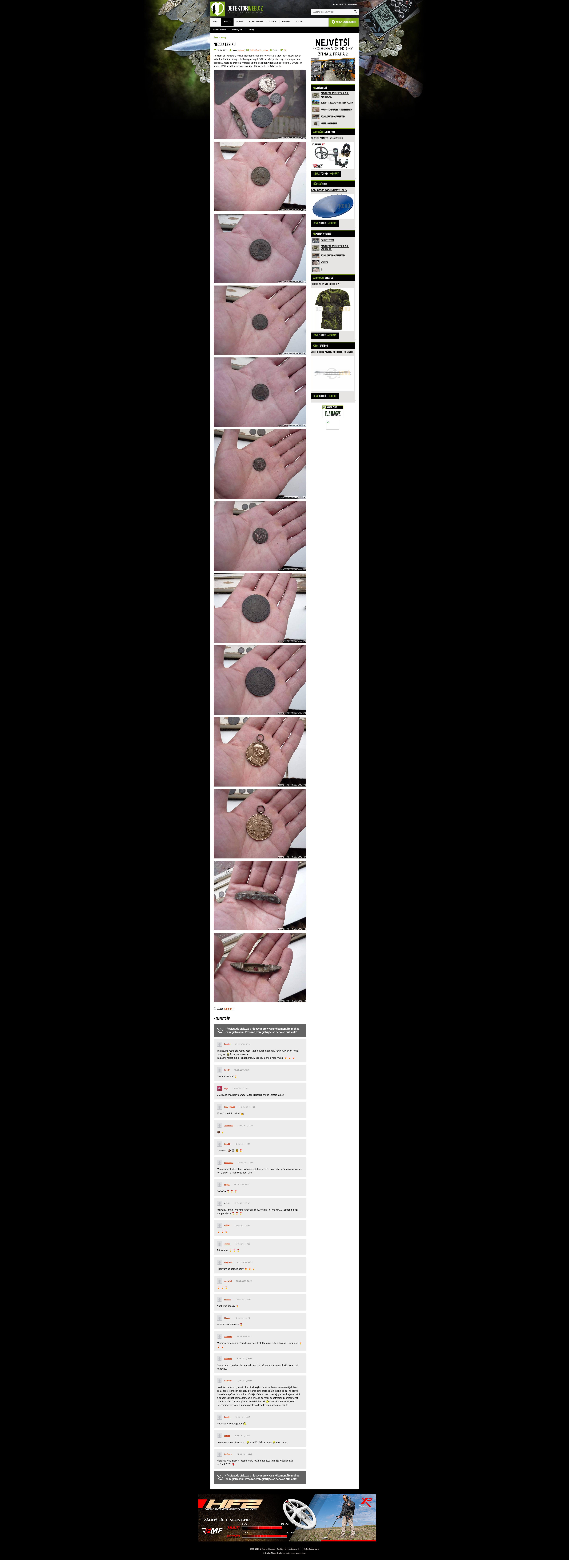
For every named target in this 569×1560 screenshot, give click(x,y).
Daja (226, 1088)
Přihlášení (338, 4)
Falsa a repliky (219, 30)
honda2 (227, 1044)
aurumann (228, 1125)
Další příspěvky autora (259, 50)
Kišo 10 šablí (229, 1107)
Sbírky (251, 30)
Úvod (215, 22)
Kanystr (324, 262)
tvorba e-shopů (283, 1553)
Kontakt (286, 22)
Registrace (353, 4)
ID (321, 269)
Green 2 (227, 1299)
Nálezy (227, 22)
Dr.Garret (228, 1454)
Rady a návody (256, 22)
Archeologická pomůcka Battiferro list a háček (332, 352)
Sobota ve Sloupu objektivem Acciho (337, 102)
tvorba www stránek (298, 1553)
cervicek (228, 1359)
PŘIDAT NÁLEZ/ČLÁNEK (345, 22)
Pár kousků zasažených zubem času (336, 109)
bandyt (227, 1417)
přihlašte (291, 1032)
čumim (227, 1244)
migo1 (227, 1185)
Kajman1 (241, 50)
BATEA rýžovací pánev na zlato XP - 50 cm (329, 190)
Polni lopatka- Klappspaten (333, 116)
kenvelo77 (228, 1162)
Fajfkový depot (327, 240)
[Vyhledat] (355, 12)
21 (285, 50)
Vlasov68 (228, 1336)
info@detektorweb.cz (311, 1549)
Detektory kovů (283, 1549)
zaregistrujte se (265, 1032)
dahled (227, 1225)
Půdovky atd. (237, 30)
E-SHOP (299, 22)
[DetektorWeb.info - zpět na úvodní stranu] (238, 9)
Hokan (227, 1436)
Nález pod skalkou (329, 123)
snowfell (228, 1281)
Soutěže (272, 22)
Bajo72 (227, 1144)
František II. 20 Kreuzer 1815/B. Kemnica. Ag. (335, 95)
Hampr (227, 1318)
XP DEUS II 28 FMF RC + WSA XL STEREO (327, 138)
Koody (227, 1070)
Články (239, 22)
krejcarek (228, 1262)
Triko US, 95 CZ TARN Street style (326, 284)
